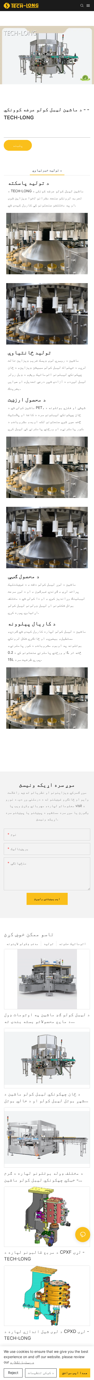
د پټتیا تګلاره (22, 1362)
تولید (49, 943)
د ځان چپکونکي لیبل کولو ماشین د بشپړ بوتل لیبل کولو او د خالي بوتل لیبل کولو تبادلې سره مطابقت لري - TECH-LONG (45, 1097)
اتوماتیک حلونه (72, 943)
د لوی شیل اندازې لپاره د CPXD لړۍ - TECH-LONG (46, 1335)
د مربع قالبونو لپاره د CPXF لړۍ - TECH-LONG (44, 1255)
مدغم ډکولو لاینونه (22, 943)
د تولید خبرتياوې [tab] (47, 170)
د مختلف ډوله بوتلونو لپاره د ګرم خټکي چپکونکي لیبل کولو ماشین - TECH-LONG (43, 1176)
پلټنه (18, 145)
